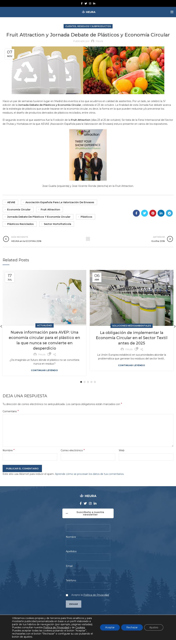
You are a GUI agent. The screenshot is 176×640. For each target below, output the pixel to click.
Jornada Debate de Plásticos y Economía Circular (38, 216)
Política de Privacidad (96, 594)
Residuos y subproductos (94, 26)
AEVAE (11, 202)
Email (69, 566)
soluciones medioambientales (131, 325)
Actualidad (44, 325)
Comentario (11, 411)
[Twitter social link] (86, 3)
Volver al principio (87, 239)
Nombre (9, 450)
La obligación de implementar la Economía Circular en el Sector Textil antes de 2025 (131, 338)
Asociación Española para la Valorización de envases (59, 202)
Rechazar (132, 627)
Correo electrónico (73, 450)
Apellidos (71, 551)
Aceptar (110, 627)
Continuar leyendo (44, 370)
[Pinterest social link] (152, 213)
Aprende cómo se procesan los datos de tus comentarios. (89, 474)
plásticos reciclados (20, 224)
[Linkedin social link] (94, 3)
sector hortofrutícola (57, 224)
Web (121, 450)
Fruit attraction (50, 209)
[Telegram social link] (169, 213)
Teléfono (71, 580)
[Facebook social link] (82, 3)
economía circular (19, 209)
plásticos (86, 216)
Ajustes (153, 627)
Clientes (70, 26)
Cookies (80, 627)
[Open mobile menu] (172, 12)
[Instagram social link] (90, 3)
